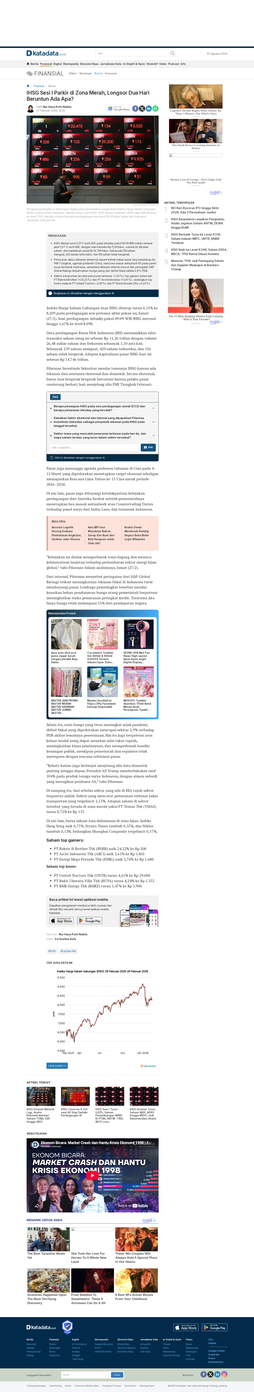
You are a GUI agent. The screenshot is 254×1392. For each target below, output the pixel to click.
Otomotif (152, 63)
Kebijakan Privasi (111, 1385)
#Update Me (68, 951)
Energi (30, 1355)
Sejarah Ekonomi (104, 1344)
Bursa (98, 73)
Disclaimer (130, 1385)
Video (163, 63)
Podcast (173, 63)
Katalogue (191, 1351)
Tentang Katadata (36, 1385)
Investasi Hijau (125, 1351)
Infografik (145, 1344)
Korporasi (111, 73)
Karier (68, 1385)
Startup (76, 1351)
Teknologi (77, 1359)
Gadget (76, 1355)
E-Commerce (79, 1344)
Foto (188, 1355)
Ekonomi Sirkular (127, 1347)
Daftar (117, 1375)
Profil (98, 1347)
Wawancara (169, 1351)
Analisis (144, 1347)
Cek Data (145, 1351)
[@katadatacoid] (224, 1374)
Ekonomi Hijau (89, 63)
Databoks (213, 1354)
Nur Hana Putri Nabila (57, 106)
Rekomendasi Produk (62, 613)
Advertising (55, 1385)
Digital (57, 63)
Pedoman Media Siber (87, 1385)
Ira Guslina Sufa (65, 939)
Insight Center (216, 1350)
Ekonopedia (71, 63)
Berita (34, 63)
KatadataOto (215, 1362)
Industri (31, 1347)
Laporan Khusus (171, 1355)
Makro (73, 73)
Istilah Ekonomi (103, 1351)
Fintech (76, 1347)
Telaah (166, 1344)
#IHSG (52, 951)
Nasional (31, 1344)
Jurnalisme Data (111, 63)
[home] (28, 64)
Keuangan (86, 73)
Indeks (212, 1343)
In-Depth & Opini (134, 63)
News (189, 1344)
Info (183, 63)
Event (211, 1358)
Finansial (46, 63)
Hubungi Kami (146, 1385)
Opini (166, 1347)
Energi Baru (124, 1344)
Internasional (34, 1351)
